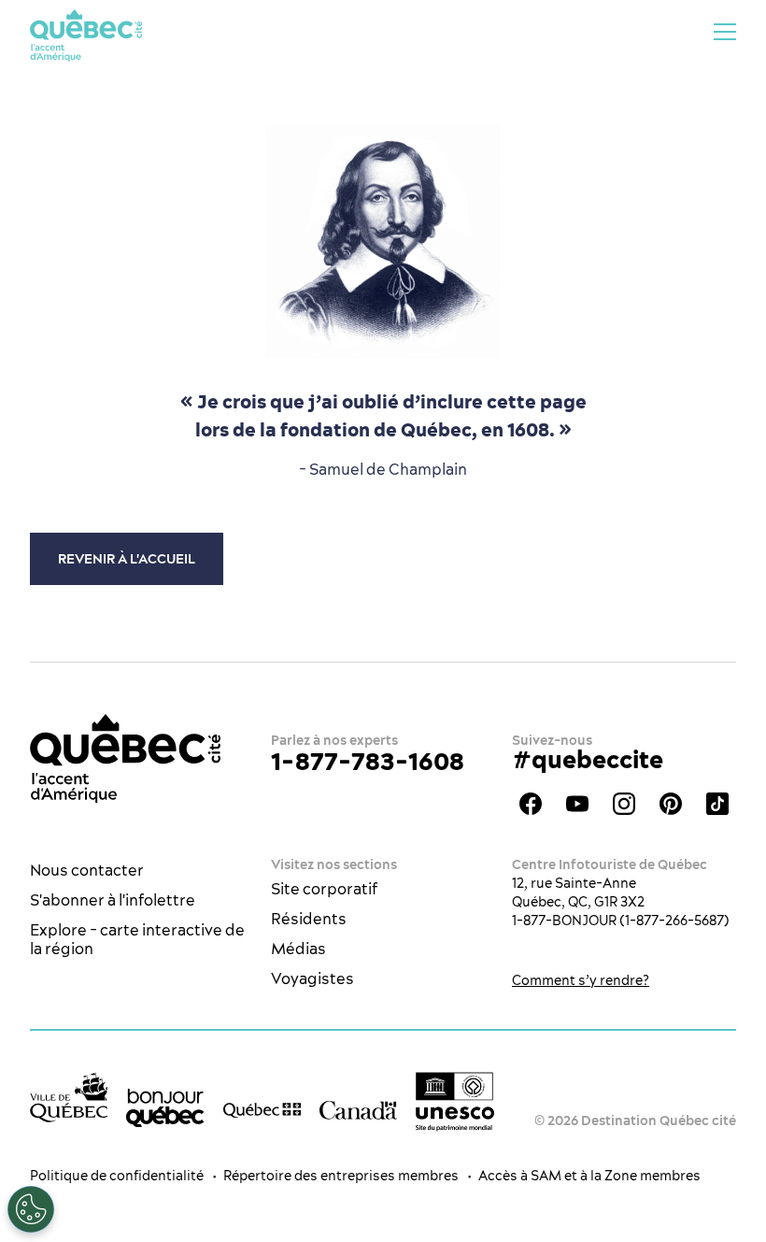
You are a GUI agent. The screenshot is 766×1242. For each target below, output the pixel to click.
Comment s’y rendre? (580, 980)
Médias (298, 948)
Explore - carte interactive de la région (137, 939)
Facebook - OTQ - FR (530, 803)
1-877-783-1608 (367, 761)
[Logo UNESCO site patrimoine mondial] (454, 1102)
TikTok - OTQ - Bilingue (717, 803)
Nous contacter (87, 870)
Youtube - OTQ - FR (577, 803)
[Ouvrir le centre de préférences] (30, 1209)
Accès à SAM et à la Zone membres (589, 1175)
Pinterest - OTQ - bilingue (670, 803)
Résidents (309, 918)
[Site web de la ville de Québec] (68, 1097)
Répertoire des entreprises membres (341, 1175)
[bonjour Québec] (165, 1108)
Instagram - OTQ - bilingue (624, 803)
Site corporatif (324, 888)
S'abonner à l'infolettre (112, 900)
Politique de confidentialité (117, 1175)
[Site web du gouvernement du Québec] (262, 1108)
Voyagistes (312, 978)
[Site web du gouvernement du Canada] (358, 1108)
